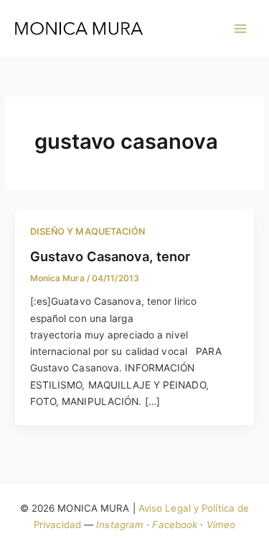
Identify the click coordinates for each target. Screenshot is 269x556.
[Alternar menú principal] (240, 28)
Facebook (174, 524)
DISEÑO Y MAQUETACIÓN (88, 231)
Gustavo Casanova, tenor (110, 256)
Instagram (119, 524)
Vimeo (221, 524)
